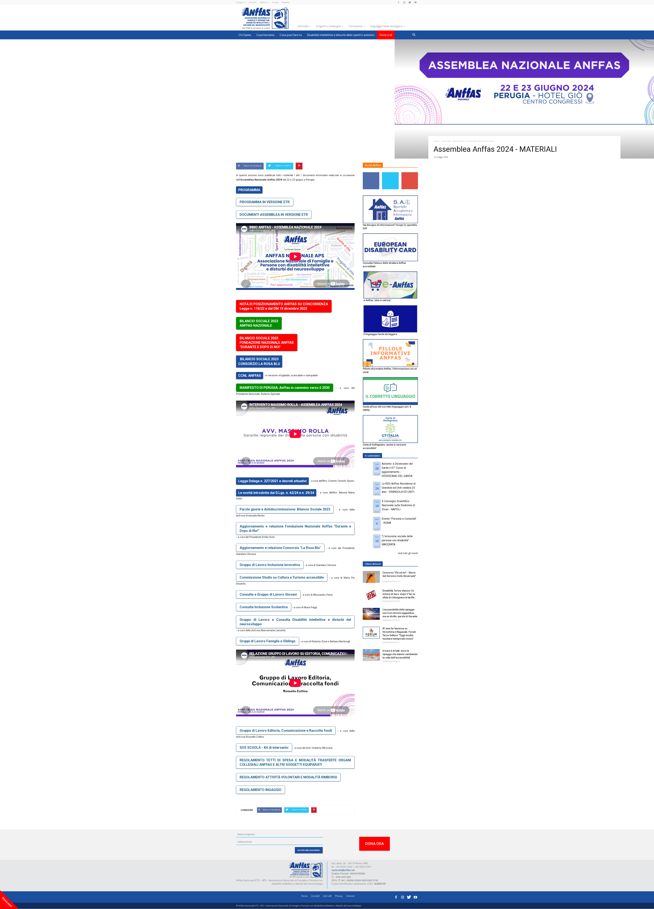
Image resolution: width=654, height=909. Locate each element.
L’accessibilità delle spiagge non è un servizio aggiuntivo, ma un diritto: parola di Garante (400, 613)
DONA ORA (374, 844)
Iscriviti (409, 173)
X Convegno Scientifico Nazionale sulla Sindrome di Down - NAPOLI (398, 505)
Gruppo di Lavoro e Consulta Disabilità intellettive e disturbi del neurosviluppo (295, 622)
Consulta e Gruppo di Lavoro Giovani (268, 594)
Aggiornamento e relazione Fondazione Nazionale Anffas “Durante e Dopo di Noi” (295, 528)
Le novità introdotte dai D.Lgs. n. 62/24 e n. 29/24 (276, 493)
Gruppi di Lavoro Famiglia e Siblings (267, 641)
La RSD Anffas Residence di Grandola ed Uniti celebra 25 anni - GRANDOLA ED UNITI (399, 487)
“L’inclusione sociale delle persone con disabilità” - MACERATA (397, 540)
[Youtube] (415, 2)
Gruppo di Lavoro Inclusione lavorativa (270, 565)
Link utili (252, 2)
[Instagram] (404, 2)
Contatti (239, 2)
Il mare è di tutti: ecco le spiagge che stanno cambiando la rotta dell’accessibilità (400, 654)
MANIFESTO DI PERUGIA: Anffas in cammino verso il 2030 (285, 388)
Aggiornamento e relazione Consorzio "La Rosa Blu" (280, 548)
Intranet (285, 2)
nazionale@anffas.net (343, 870)
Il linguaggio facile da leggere (380, 334)
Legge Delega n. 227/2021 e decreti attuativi (272, 481)
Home (304, 895)
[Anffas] (306, 869)
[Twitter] (409, 2)
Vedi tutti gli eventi (408, 553)
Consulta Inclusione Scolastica (264, 607)
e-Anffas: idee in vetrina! (377, 300)
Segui (371, 173)
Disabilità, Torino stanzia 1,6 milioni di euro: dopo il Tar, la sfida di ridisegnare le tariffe (399, 594)
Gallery (263, 2)
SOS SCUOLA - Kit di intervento (264, 747)
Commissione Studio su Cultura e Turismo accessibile (282, 577)
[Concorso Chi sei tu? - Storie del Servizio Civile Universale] (371, 577)
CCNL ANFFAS (249, 376)
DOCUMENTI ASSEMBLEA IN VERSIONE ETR (274, 215)
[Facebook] (398, 2)
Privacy (275, 2)
